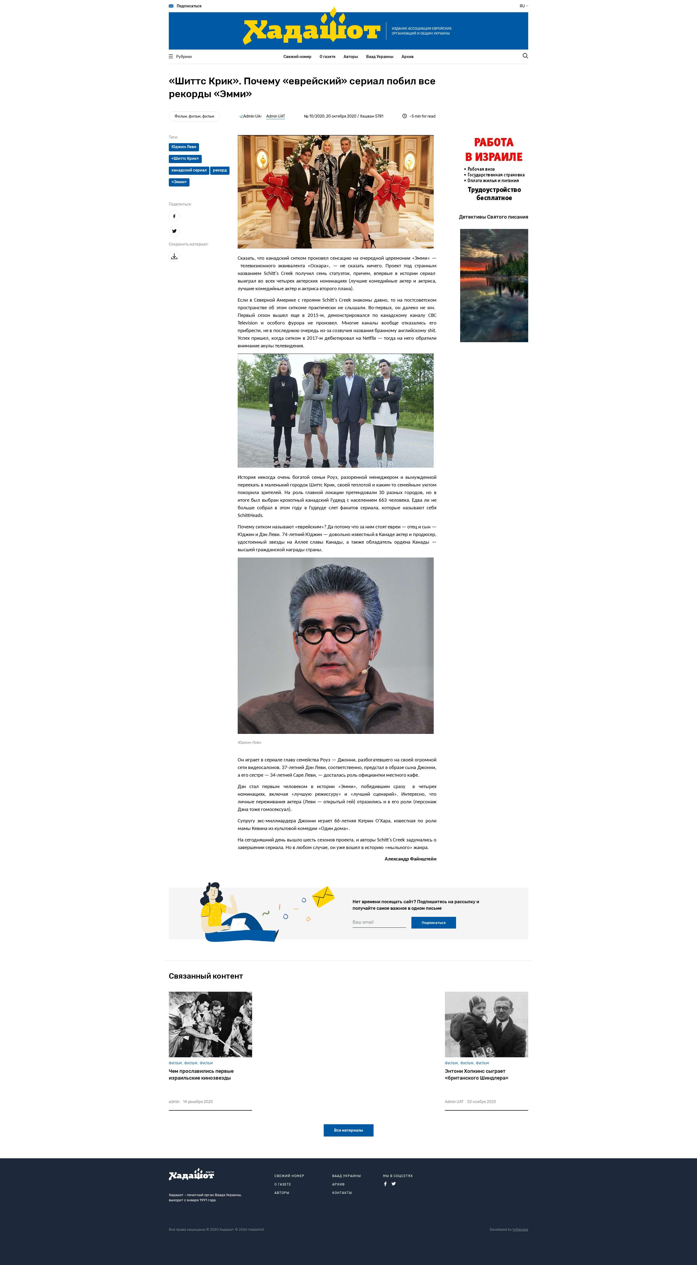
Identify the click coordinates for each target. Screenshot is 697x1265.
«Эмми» (179, 182)
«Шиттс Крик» (185, 158)
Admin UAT (275, 116)
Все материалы (348, 1130)
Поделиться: (180, 204)
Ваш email (363, 922)
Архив (408, 56)
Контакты (342, 1193)
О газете (327, 56)
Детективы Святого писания (493, 217)
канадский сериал (189, 170)
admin (174, 1101)
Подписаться (189, 6)
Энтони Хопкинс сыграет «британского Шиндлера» (476, 1074)
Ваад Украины (379, 56)
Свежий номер (297, 56)
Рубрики (184, 56)
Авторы (351, 56)
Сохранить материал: (189, 244)
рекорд (220, 170)
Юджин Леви (184, 147)
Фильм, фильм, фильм (194, 116)
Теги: (173, 137)
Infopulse (520, 1229)
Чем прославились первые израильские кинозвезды (201, 1074)
